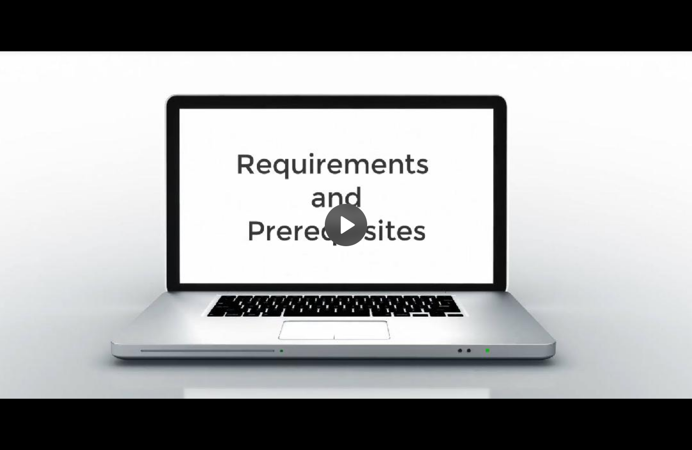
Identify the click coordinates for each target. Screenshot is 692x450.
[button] (346, 225)
